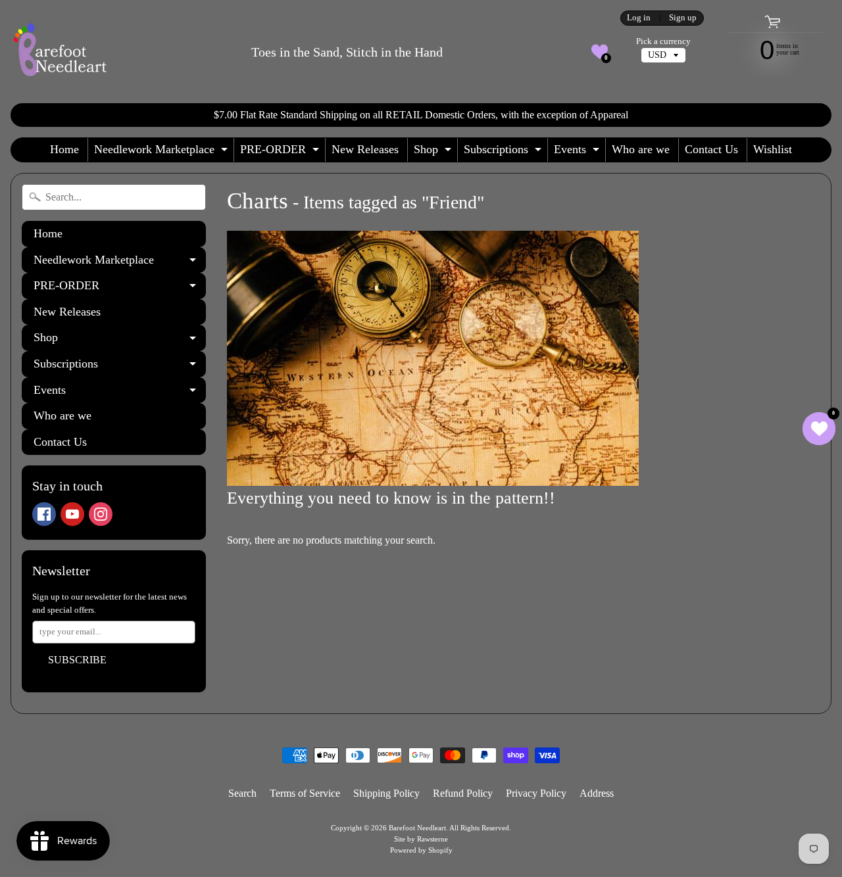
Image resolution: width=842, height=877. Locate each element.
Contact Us (711, 149)
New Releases (365, 149)
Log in (639, 18)
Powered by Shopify (421, 850)
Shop (434, 152)
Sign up (683, 18)
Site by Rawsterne (421, 839)
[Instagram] (100, 514)
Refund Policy (463, 793)
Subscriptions (504, 152)
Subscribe (77, 659)
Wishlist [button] (772, 149)
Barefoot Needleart (417, 828)
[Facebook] (44, 514)
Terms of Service (305, 793)
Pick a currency (663, 41)
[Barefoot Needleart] (60, 52)
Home (64, 149)
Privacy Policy (536, 793)
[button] (599, 51)
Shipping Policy (386, 793)
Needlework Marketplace (162, 152)
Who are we (641, 149)
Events (578, 152)
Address (597, 793)
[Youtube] (72, 514)
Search (242, 793)
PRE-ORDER (281, 152)
